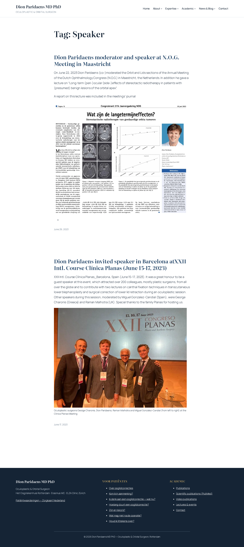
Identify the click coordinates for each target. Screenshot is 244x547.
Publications (183, 488)
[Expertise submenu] (178, 8)
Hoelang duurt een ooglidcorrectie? (129, 504)
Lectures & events (186, 504)
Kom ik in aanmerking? (121, 493)
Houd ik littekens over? (121, 521)
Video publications (186, 499)
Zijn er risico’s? (117, 510)
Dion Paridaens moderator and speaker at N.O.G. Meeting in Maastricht (116, 60)
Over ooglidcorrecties (121, 488)
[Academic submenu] (195, 8)
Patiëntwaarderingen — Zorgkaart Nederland (40, 500)
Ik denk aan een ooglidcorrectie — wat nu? (132, 499)
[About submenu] (161, 8)
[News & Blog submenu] (214, 8)
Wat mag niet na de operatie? (125, 515)
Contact (180, 510)
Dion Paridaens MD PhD (38, 6)
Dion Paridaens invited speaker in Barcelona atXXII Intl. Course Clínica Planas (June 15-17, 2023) (120, 264)
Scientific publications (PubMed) (194, 493)
